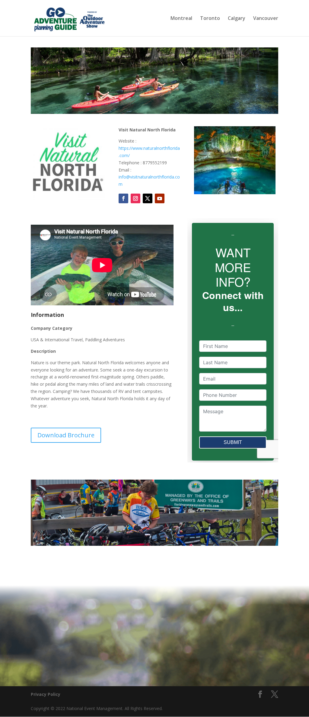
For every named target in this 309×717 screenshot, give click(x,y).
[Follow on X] (147, 198)
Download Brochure (65, 435)
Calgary (236, 18)
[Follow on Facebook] (123, 198)
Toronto (210, 18)
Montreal (181, 18)
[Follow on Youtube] (159, 198)
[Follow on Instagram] (135, 198)
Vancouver (265, 18)
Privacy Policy (45, 694)
